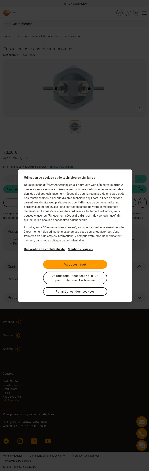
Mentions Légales (80, 249)
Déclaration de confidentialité (44, 249)
